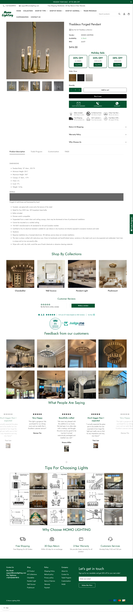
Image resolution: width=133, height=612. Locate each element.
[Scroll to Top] (129, 601)
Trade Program (90, 11)
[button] (128, 14)
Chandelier (30, 578)
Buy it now (97, 96)
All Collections (32, 574)
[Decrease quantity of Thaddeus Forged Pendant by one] (71, 90)
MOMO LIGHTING (87, 35)
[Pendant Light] (82, 274)
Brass (72, 77)
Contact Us (35, 17)
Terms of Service (49, 581)
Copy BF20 (78, 65)
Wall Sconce (51, 290)
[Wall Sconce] (51, 274)
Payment (47, 587)
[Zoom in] (60, 26)
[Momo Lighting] (7, 14)
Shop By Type (40, 11)
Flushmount (113, 290)
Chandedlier (20, 290)
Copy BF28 (117, 65)
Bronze (81, 77)
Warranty (47, 584)
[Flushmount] (113, 274)
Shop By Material (72, 11)
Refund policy (48, 574)
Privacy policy (48, 578)
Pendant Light (82, 290)
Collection (28, 11)
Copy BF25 (98, 65)
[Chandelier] (20, 274)
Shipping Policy (49, 571)
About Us (65, 571)
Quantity (72, 85)
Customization (22, 17)
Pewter (89, 77)
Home (18, 11)
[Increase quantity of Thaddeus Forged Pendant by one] (79, 90)
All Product (30, 571)
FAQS (63, 584)
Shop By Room (56, 11)
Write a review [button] (83, 305)
